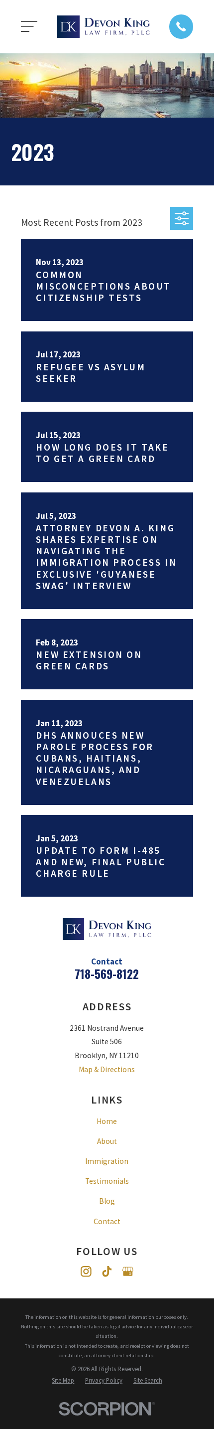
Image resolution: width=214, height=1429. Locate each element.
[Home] (103, 26)
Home (107, 1121)
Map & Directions (107, 1069)
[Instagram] (86, 1271)
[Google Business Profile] (127, 1271)
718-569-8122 (107, 973)
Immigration (106, 1161)
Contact (107, 1221)
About (107, 1141)
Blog (107, 1201)
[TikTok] (107, 1271)
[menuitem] (63, 1380)
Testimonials (107, 1181)
